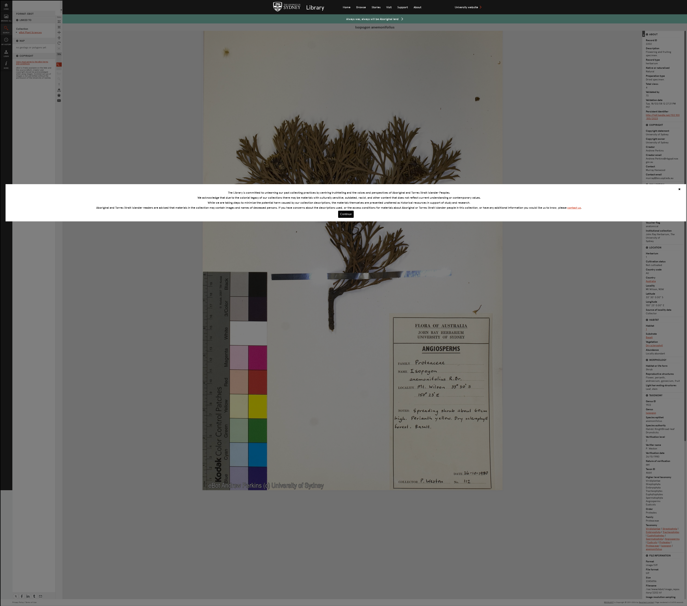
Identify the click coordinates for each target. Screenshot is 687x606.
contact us (574, 208)
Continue (346, 214)
